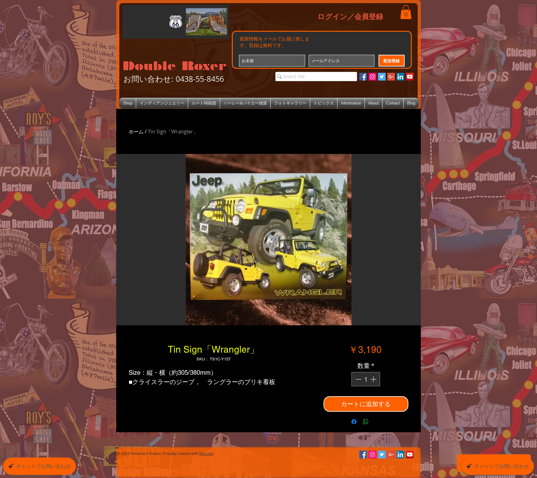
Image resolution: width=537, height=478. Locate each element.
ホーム (136, 131)
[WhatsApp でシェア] (365, 421)
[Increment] (374, 379)
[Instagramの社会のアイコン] (372, 77)
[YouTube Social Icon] (410, 77)
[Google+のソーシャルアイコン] (391, 77)
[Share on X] (377, 421)
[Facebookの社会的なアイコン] (363, 77)
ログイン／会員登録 (350, 16)
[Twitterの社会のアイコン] (382, 77)
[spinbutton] (366, 379)
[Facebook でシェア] (354, 421)
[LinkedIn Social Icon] (400, 77)
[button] (406, 12)
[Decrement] (357, 379)
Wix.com (206, 453)
